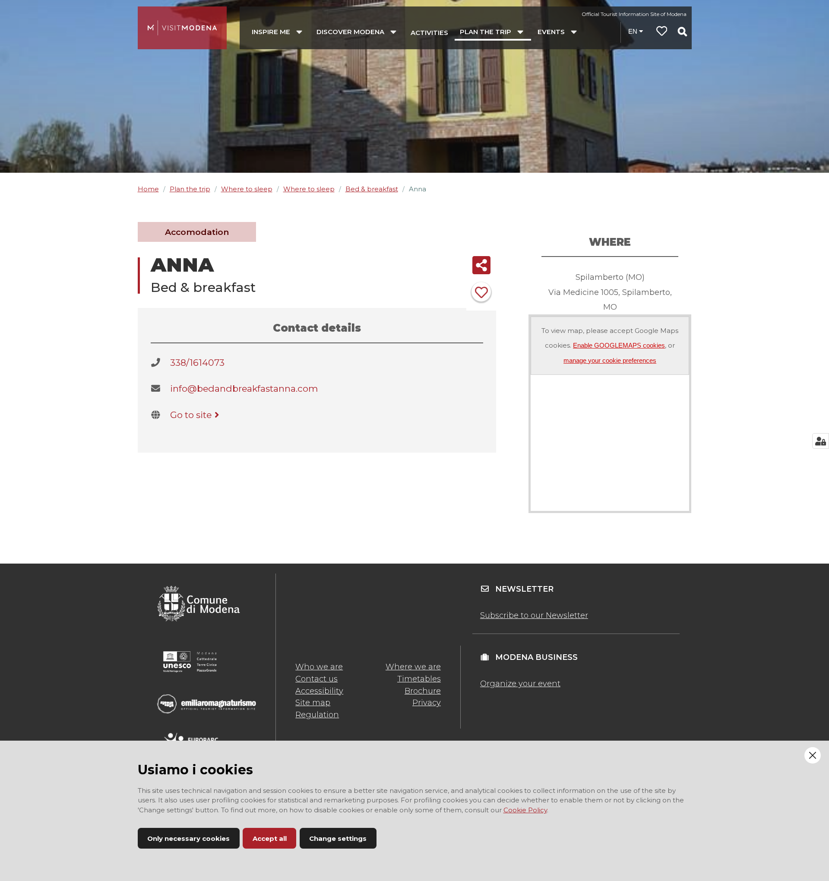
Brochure (423, 691)
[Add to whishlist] (481, 291)
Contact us (316, 679)
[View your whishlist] (662, 32)
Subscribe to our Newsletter (534, 615)
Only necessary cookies (188, 838)
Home (148, 189)
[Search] (682, 31)
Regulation (317, 714)
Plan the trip (190, 189)
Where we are (413, 667)
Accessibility (319, 691)
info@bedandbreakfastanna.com (244, 388)
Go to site (191, 414)
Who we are (319, 667)
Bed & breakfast (371, 189)
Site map (312, 702)
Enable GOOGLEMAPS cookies (619, 345)
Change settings (338, 838)
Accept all (270, 838)
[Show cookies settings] (820, 441)
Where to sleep (246, 189)
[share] (481, 265)
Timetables (419, 679)
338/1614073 (197, 362)
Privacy (426, 702)
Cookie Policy (525, 810)
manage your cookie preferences (609, 360)
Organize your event (520, 683)
